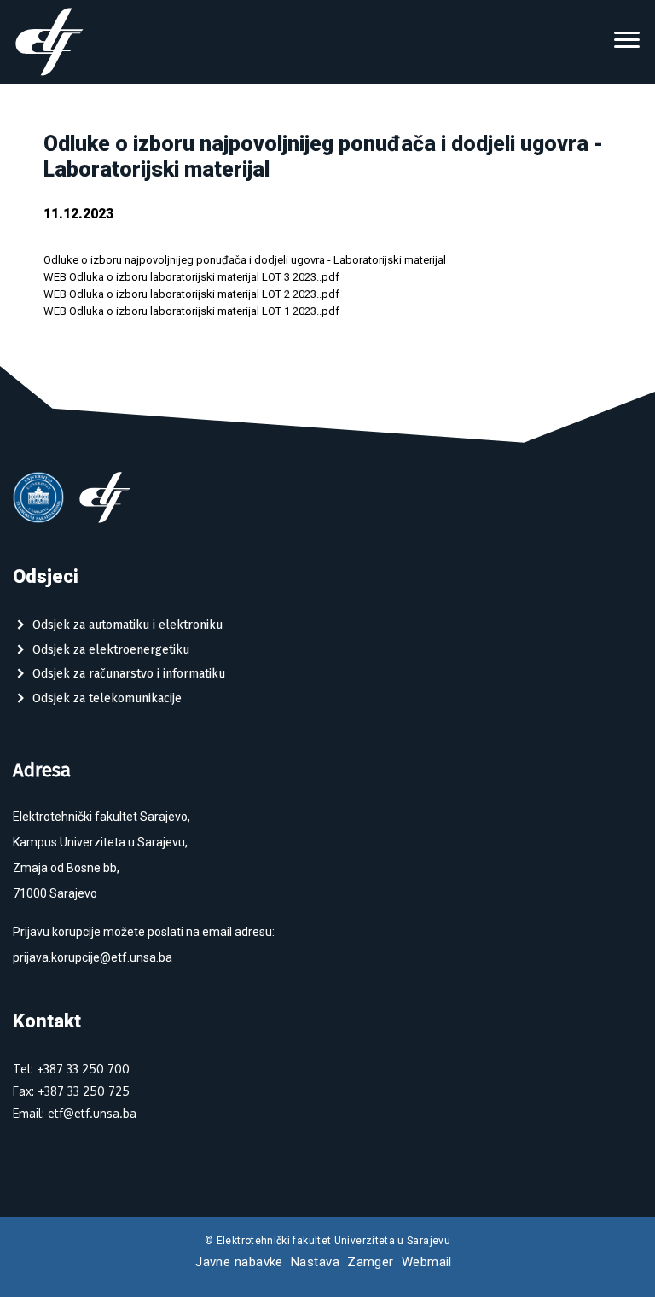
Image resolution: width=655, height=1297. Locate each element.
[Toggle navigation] (627, 41)
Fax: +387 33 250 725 (71, 1091)
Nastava (315, 1262)
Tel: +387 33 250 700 (71, 1068)
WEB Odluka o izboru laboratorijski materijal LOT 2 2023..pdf (191, 294)
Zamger (370, 1262)
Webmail (427, 1262)
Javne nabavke (239, 1262)
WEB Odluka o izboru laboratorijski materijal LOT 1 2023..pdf (191, 311)
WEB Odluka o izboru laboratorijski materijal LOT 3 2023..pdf (191, 276)
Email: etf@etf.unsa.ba (74, 1113)
